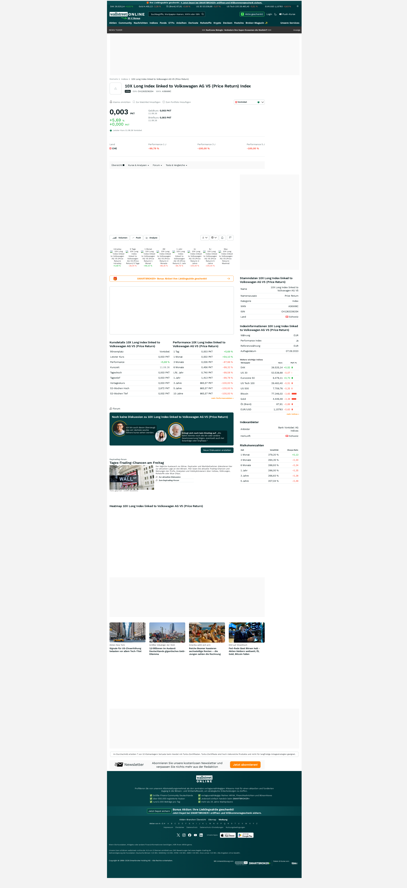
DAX (243, 367)
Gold (243, 399)
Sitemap (212, 819)
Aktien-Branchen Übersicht (192, 819)
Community (125, 22)
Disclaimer (179, 827)
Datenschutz (191, 827)
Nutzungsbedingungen (235, 827)
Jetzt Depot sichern (159, 811)
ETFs (171, 22)
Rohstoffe (206, 22)
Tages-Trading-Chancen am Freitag (137, 463)
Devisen (227, 22)
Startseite (114, 79)
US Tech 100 (248, 383)
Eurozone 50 (248, 378)
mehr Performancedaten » (222, 398)
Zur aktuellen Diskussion (170, 477)
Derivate (193, 22)
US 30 (244, 372)
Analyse (153, 238)
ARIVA (184, 845)
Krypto (217, 22)
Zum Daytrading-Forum (169, 480)
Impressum (168, 827)
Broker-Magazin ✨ (257, 22)
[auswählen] (205, 237)
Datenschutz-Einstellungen (211, 827)
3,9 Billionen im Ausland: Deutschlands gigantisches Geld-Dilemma (167, 651)
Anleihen (181, 22)
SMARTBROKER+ (241, 798)
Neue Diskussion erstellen (217, 450)
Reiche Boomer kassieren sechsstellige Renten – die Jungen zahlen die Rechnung (205, 651)
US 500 (245, 388)
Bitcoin (244, 393)
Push (138, 238)
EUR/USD (246, 409)
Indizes (154, 22)
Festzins (239, 22)
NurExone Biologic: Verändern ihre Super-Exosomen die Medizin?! (208, 30)
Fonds (163, 22)
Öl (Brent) (246, 404)
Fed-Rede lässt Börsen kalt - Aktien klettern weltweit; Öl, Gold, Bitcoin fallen (244, 651)
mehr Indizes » (293, 414)
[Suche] (202, 14)
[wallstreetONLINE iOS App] (228, 837)
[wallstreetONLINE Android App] (246, 837)
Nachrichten (141, 22)
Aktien (113, 22)
